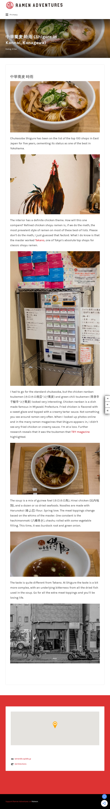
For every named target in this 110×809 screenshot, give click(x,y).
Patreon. (35, 801)
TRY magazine (80, 432)
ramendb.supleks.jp (23, 759)
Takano (39, 240)
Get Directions (20, 764)
